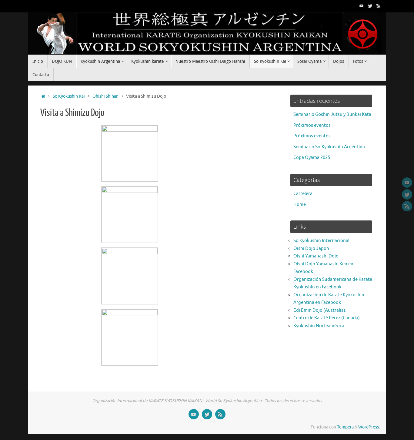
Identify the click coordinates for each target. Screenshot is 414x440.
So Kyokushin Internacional (321, 241)
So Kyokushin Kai (69, 96)
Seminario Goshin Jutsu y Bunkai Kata (332, 114)
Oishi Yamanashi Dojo (316, 256)
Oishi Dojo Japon (311, 248)
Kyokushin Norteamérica (318, 326)
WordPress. (369, 427)
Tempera (345, 427)
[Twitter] (370, 6)
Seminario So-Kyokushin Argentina (329, 147)
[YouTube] (361, 6)
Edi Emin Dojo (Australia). (319, 310)
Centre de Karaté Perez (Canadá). (327, 318)
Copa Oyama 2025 (311, 157)
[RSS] (378, 6)
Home (299, 204)
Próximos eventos (312, 125)
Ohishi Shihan (105, 96)
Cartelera (302, 193)
